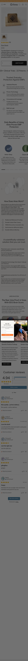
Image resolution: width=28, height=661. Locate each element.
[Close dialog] (26, 321)
